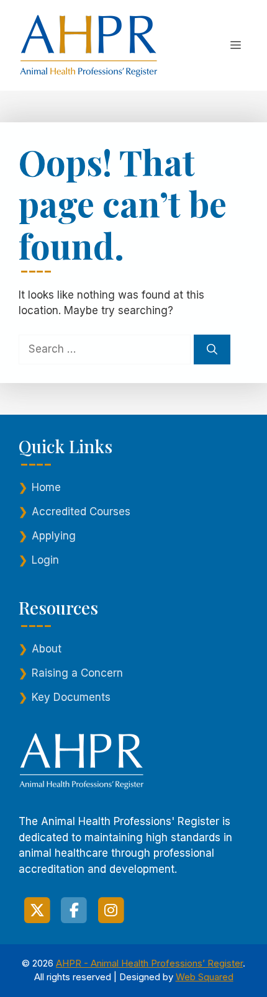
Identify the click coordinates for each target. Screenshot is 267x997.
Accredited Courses (81, 511)
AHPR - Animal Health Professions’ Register (149, 963)
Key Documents (71, 697)
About (46, 649)
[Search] (212, 349)
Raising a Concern (77, 673)
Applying (54, 536)
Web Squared (204, 977)
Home (46, 487)
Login (45, 560)
